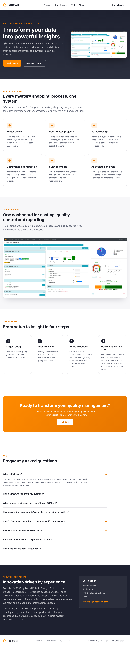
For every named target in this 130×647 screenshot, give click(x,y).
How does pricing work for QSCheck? (22, 548)
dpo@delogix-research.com (95, 602)
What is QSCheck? (12, 474)
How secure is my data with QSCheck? (22, 530)
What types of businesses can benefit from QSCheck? (30, 503)
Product (47, 5)
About (82, 5)
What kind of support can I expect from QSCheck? (28, 539)
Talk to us (65, 422)
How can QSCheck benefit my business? (23, 493)
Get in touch (118, 5)
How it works (61, 5)
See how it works (34, 63)
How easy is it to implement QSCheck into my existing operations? (36, 512)
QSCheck (13, 5)
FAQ (73, 5)
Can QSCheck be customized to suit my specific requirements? (35, 521)
